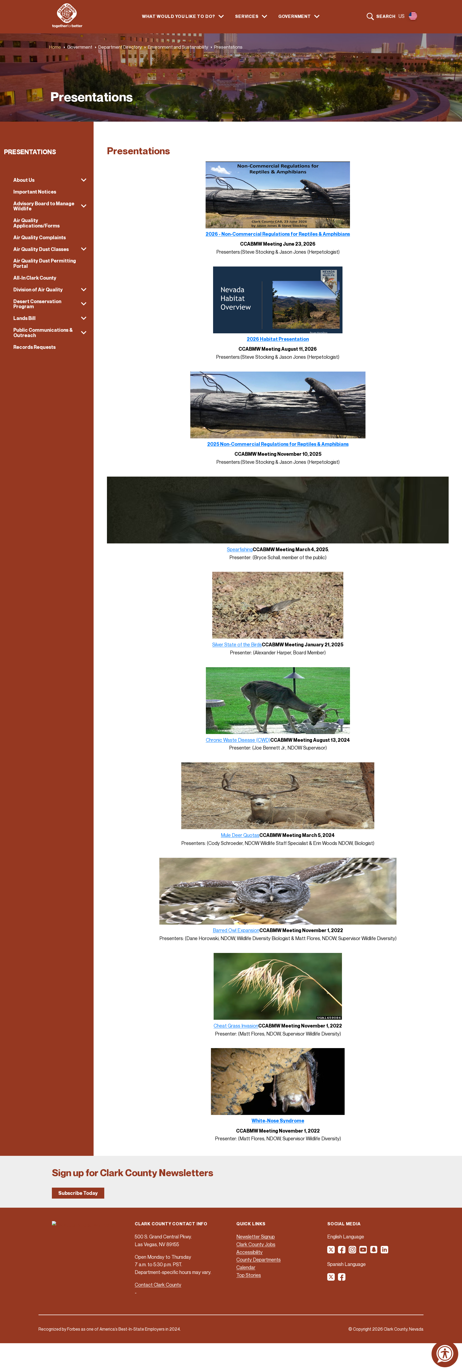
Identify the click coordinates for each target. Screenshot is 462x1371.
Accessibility (249, 1252)
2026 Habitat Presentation (278, 339)
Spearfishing (240, 549)
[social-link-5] (374, 1251)
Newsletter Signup (255, 1236)
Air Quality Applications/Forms (36, 223)
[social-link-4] (363, 1251)
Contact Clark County (158, 1285)
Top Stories (248, 1275)
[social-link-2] (342, 1251)
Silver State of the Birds (237, 644)
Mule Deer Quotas (240, 835)
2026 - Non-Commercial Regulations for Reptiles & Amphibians (278, 234)
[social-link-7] (331, 1279)
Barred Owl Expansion (236, 930)
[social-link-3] (353, 1251)
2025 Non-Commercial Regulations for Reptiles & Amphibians (278, 444)
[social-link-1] (331, 1251)
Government (79, 47)
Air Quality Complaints (39, 237)
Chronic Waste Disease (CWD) (238, 740)
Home (55, 47)
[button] (47, 180)
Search (385, 16)
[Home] (67, 26)
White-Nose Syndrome (278, 1120)
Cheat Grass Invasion (236, 1026)
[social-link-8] (342, 1279)
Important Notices (34, 192)
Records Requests (34, 347)
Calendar (245, 1267)
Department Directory (120, 47)
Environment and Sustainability (178, 47)
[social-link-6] (385, 1251)
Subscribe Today (78, 1193)
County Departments (258, 1259)
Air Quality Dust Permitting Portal (44, 263)
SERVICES (246, 16)
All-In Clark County (34, 278)
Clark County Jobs (255, 1244)
